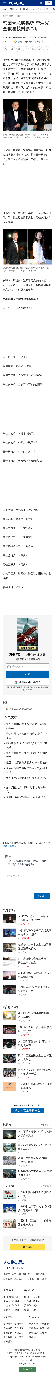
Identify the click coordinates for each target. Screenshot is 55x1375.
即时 (12, 9)
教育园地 (7, 1337)
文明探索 (18, 1324)
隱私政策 (29, 690)
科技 (5, 1305)
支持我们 (27, 1246)
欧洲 (35, 1305)
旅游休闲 (33, 1337)
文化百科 (7, 1324)
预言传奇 (18, 1337)
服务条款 (40, 1273)
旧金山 (36, 1297)
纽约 (26, 1297)
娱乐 (17, 1305)
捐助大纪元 (41, 1279)
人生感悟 (7, 1328)
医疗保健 (33, 1328)
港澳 (17, 1301)
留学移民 (44, 1324)
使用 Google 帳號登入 (30, 682)
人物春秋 (18, 1333)
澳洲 (26, 1310)
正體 (40, 3)
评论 (39, 9)
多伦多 (36, 1301)
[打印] (33, 49)
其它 (35, 1310)
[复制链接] (26, 49)
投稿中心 (18, 1279)
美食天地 (44, 1333)
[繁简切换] (46, 49)
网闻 (17, 1310)
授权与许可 (28, 1273)
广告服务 (29, 1279)
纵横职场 (33, 1333)
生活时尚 (44, 1328)
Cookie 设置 (27, 1369)
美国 (25, 9)
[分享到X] (19, 49)
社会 (11, 1310)
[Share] (19, 924)
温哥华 (27, 1305)
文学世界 (18, 1328)
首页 (5, 9)
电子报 (6, 1273)
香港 (52, 9)
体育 (5, 1310)
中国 (18, 9)
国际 (32, 9)
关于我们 (16, 1273)
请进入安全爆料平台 (27, 1110)
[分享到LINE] (12, 49)
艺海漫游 (7, 1341)
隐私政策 (7, 1279)
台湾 (45, 9)
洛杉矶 (27, 1301)
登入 (48, 3)
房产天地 (33, 1324)
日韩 (11, 16)
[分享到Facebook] (5, 49)
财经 (11, 1305)
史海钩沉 (7, 1333)
